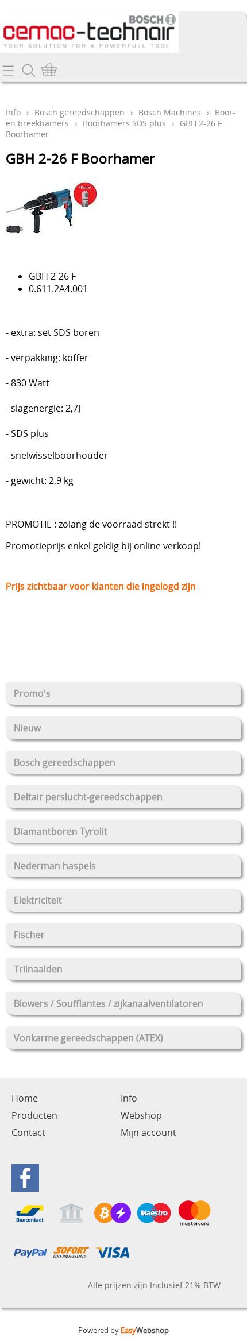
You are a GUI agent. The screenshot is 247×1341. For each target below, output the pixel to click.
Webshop (141, 1115)
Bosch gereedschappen (64, 762)
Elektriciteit (38, 900)
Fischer (29, 934)
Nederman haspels (55, 865)
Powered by (123, 1330)
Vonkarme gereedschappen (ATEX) (88, 1038)
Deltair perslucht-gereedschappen (88, 796)
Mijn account (148, 1132)
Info (13, 112)
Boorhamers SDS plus (124, 123)
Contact (28, 1132)
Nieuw (27, 728)
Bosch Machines (169, 112)
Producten (34, 1115)
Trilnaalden (38, 969)
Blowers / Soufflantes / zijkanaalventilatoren (108, 1003)
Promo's (32, 693)
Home (24, 1098)
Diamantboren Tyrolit (60, 831)
